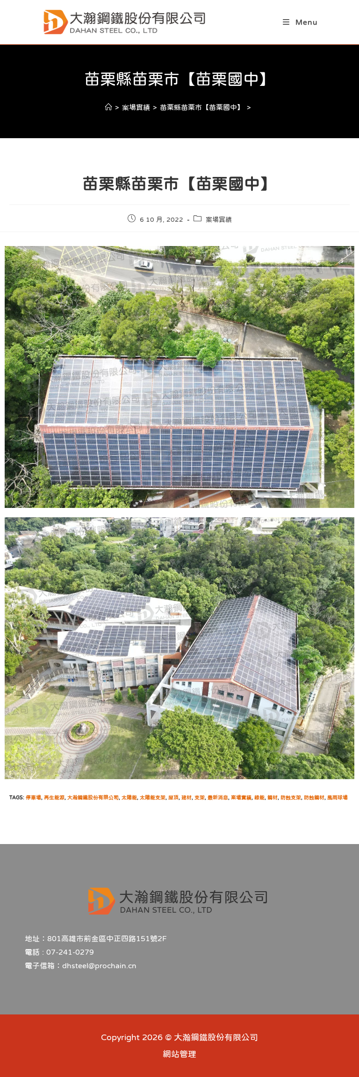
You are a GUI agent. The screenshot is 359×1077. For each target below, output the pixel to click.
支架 (199, 797)
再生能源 (54, 797)
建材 (186, 797)
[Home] (108, 107)
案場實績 (219, 219)
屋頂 (173, 797)
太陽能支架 (152, 797)
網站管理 (179, 1054)
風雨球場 (337, 797)
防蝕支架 (290, 797)
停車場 (33, 797)
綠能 (259, 797)
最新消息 (218, 797)
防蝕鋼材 (314, 797)
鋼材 (272, 797)
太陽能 (129, 797)
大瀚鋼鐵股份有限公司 (93, 797)
